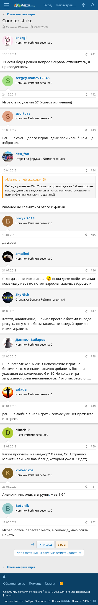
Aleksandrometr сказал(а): (23, 179)
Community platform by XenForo (39, 591)
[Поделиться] (86, 54)
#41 (93, 54)
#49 (93, 406)
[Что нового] (83, 5)
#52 (93, 522)
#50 (93, 446)
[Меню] (6, 5)
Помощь (35, 583)
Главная (50, 583)
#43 (93, 130)
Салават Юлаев (17, 27)
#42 (93, 94)
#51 (93, 487)
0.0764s (65, 601)
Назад (47, 544)
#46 (93, 270)
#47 (93, 311)
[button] (4, 576)
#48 (93, 356)
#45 (93, 235)
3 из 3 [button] (62, 544)
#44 (93, 170)
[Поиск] (92, 5)
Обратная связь (14, 583)
